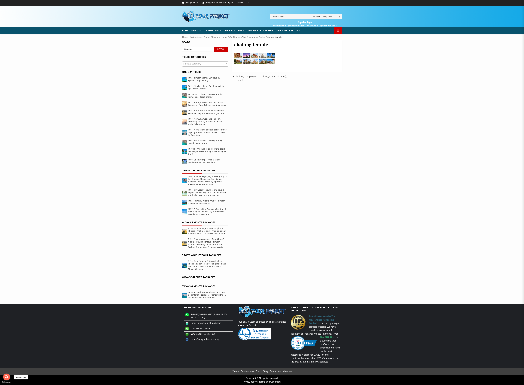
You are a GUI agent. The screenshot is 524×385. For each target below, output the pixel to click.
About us (196, 30)
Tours (258, 371)
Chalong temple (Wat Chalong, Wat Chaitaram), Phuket (238, 37)
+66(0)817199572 (192, 2)
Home (185, 30)
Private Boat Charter (260, 30)
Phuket (207, 37)
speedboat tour (328, 25)
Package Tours (233, 30)
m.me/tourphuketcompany (205, 339)
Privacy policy (250, 382)
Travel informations (288, 30)
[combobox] (205, 64)
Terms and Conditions (270, 382)
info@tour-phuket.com (216, 2)
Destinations (212, 30)
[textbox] (205, 64)
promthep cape (296, 25)
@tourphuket (203, 328)
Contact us (275, 371)
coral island (279, 25)
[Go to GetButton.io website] (6, 382)
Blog (265, 371)
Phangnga (312, 25)
